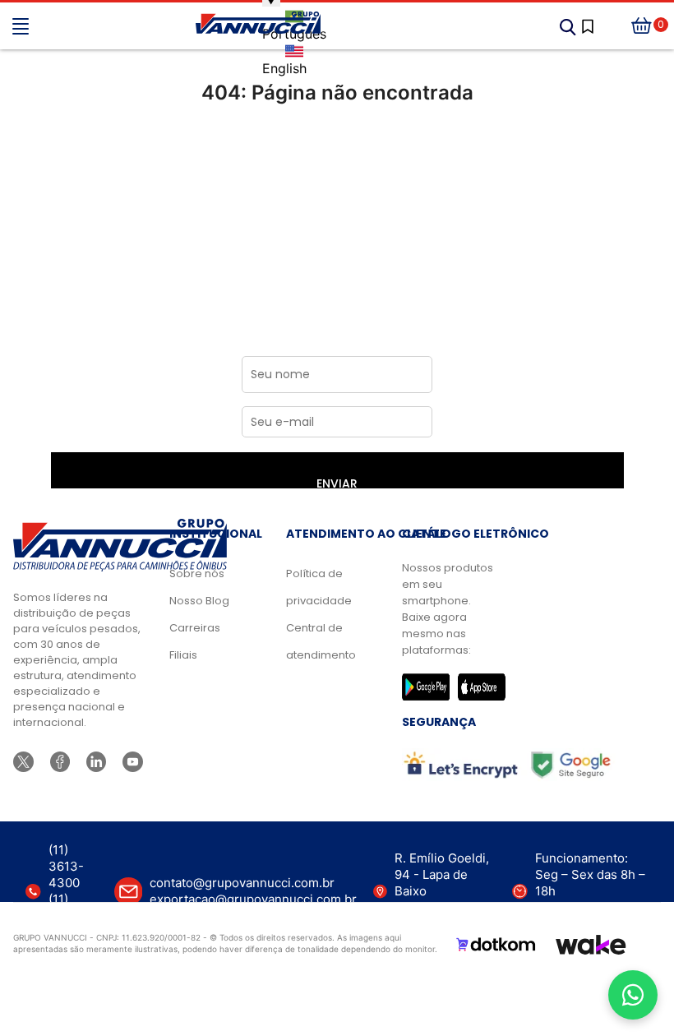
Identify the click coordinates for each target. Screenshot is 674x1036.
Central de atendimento (319, 641)
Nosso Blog (199, 600)
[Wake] (591, 945)
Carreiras (194, 628)
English (284, 68)
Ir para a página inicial (337, 162)
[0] (642, 26)
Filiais (183, 655)
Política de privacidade (319, 587)
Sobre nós (196, 573)
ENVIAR (337, 481)
